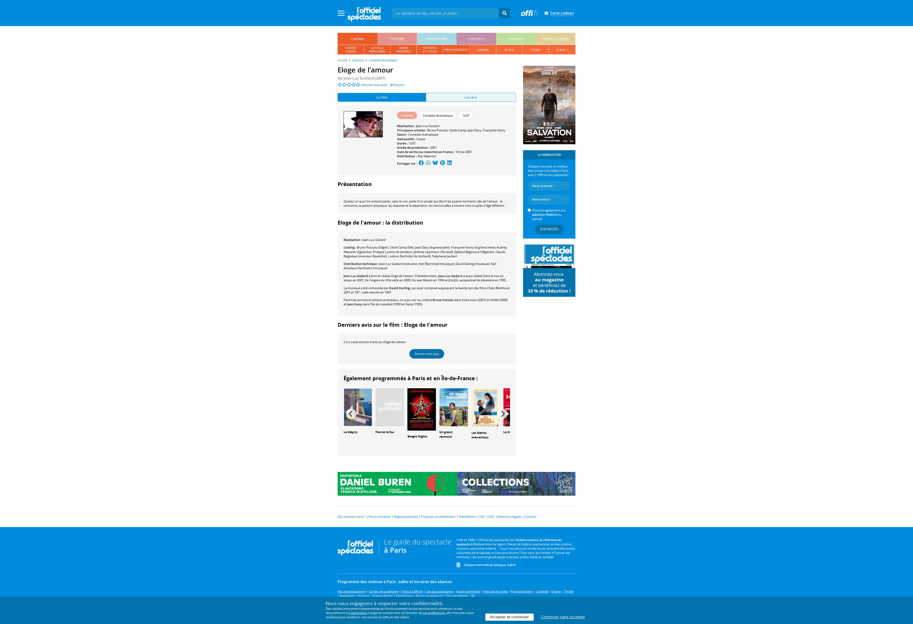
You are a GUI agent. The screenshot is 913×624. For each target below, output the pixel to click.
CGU (491, 516)
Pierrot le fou (384, 432)
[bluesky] (435, 163)
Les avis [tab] (471, 97)
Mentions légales (510, 516)
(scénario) (398, 264)
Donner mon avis (427, 354)
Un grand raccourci (445, 434)
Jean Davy (474, 130)
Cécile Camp (457, 130)
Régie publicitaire (406, 516)
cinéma (357, 39)
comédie (483, 50)
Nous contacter (379, 516)
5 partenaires (358, 613)
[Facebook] (421, 163)
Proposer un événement (438, 516)
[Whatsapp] (428, 163)
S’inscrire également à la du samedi (549, 214)
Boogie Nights (417, 436)
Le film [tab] (382, 97)
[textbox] (445, 13)
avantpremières (403, 49)
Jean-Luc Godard (427, 126)
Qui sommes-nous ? (352, 516)
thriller (535, 50)
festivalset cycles (430, 49)
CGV (482, 516)
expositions (436, 39)
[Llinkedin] (449, 163)
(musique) (472, 264)
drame (509, 50)
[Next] (502, 414)
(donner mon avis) (374, 85)
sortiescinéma (350, 49)
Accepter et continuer (509, 616)
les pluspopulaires (377, 49)
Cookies (530, 516)
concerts (476, 39)
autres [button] (561, 50)
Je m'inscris (549, 229)
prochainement (456, 50)
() (372, 247)
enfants (516, 39)
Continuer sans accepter (563, 616)
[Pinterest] (442, 163)
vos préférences (434, 613)
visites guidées (556, 39)
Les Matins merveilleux (480, 435)
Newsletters (467, 516)
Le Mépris (350, 432)
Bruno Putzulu (437, 130)
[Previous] (351, 414)
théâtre (397, 39)
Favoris (398, 85)
